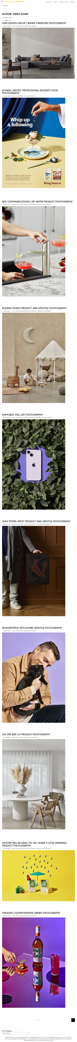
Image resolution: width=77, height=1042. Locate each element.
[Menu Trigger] (2, 1)
